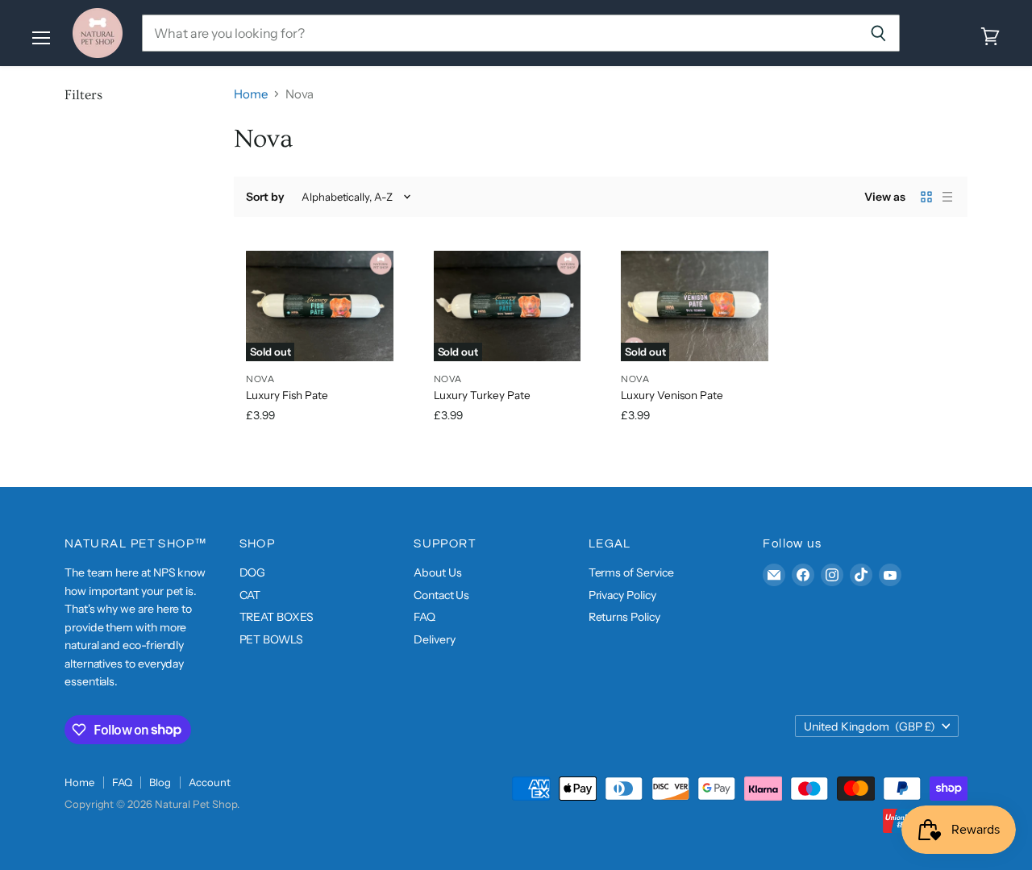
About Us (437, 572)
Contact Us (441, 595)
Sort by (265, 196)
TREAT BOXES (276, 617)
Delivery (434, 639)
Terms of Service (631, 572)
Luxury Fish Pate (287, 395)
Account (209, 782)
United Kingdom (869, 726)
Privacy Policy (622, 595)
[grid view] (926, 197)
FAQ (424, 617)
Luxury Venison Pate (672, 395)
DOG (252, 572)
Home (251, 94)
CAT (250, 595)
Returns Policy (624, 617)
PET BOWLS (271, 639)
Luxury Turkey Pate (482, 395)
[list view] (947, 197)
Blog (160, 782)
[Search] (878, 33)
